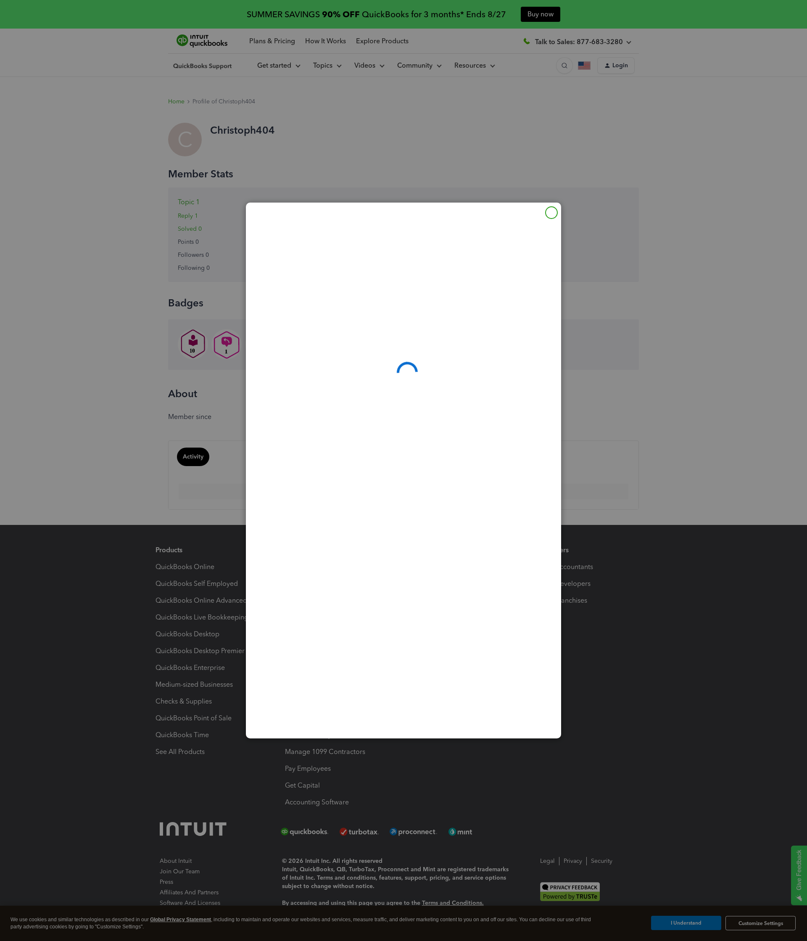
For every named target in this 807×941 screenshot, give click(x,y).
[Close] (551, 212)
